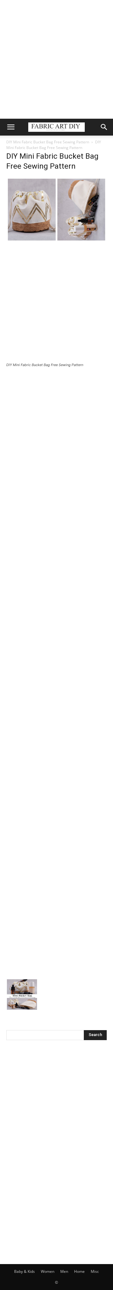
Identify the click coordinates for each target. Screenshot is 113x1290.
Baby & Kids (24, 1271)
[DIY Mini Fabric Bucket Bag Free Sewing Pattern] (56, 240)
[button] (11, 127)
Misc (95, 1271)
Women (47, 1271)
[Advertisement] (56, 59)
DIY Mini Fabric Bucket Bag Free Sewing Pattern (47, 142)
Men (64, 1271)
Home (79, 1271)
